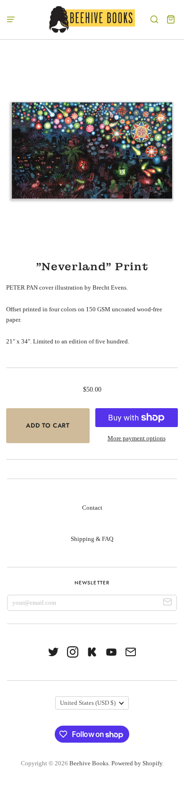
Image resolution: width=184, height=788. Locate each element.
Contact (92, 507)
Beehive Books (89, 763)
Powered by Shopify (136, 763)
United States (88, 702)
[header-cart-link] (171, 19)
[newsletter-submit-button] (168, 603)
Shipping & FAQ (92, 538)
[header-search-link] (154, 19)
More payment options (137, 438)
